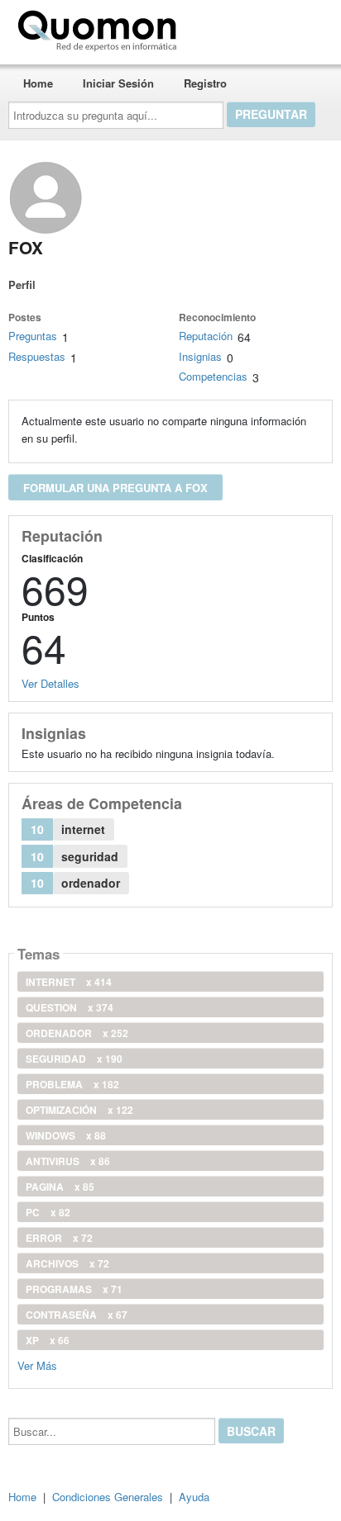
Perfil (22, 284)
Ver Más (37, 1365)
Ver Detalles (50, 683)
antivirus (68, 1161)
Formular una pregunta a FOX (115, 487)
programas (74, 1289)
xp (48, 1340)
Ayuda (194, 1496)
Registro (205, 83)
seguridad (74, 1058)
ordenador (77, 1033)
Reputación (206, 336)
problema (72, 1084)
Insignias (200, 356)
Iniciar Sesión (118, 83)
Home (38, 83)
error (59, 1237)
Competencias (213, 376)
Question (69, 1007)
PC (48, 1212)
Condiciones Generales (107, 1496)
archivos (67, 1263)
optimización (79, 1109)
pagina (60, 1186)
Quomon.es (235, 27)
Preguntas (32, 336)
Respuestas (36, 356)
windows (66, 1135)
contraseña (76, 1314)
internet (69, 981)
